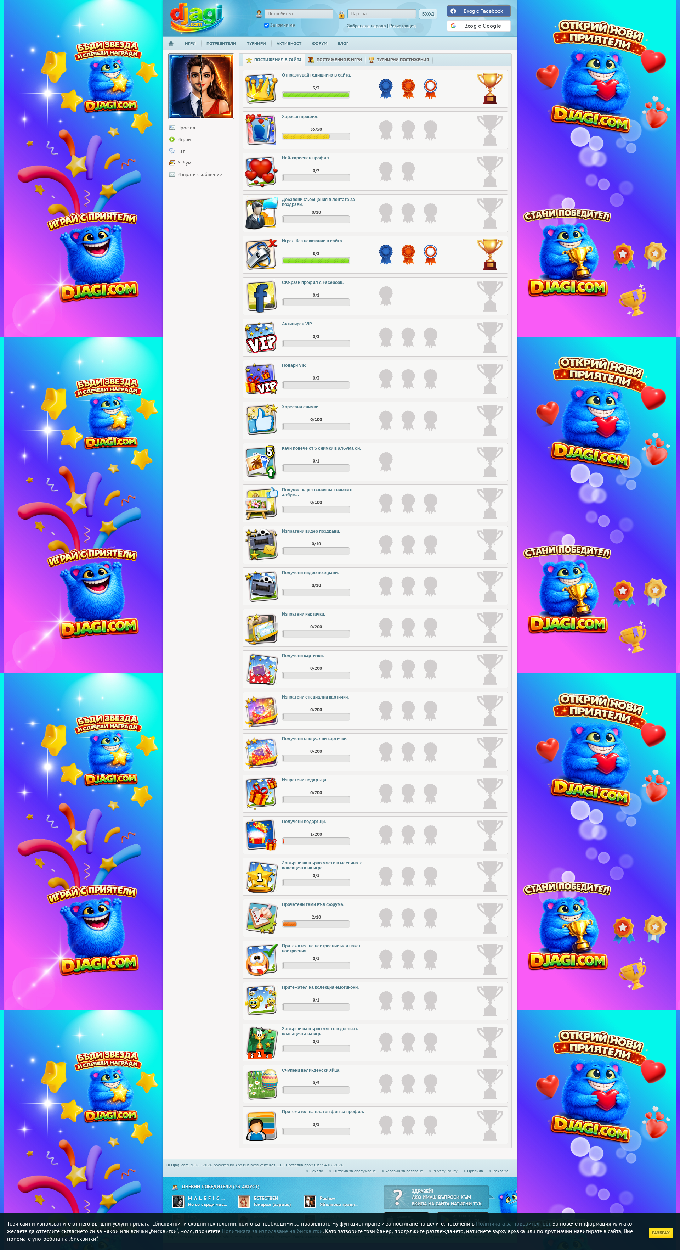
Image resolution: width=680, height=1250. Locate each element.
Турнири (256, 43)
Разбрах (661, 1233)
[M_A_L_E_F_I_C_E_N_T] (178, 1201)
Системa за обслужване (354, 1170)
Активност (289, 43)
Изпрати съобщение (199, 174)
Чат (181, 151)
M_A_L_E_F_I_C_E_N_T (206, 1198)
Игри (190, 43)
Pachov (327, 1198)
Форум (319, 43)
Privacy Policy (445, 1170)
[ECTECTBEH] (244, 1201)
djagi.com (197, 17)
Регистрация (402, 25)
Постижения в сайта (278, 60)
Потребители (221, 43)
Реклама (501, 1170)
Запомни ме (282, 25)
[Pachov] (310, 1201)
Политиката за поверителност (513, 1223)
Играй (184, 139)
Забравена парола (366, 25)
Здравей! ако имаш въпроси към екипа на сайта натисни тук (447, 1197)
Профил (186, 127)
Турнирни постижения (403, 60)
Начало (316, 1170)
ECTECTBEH (266, 1198)
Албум (184, 162)
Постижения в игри (339, 60)
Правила (475, 1170)
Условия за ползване (404, 1170)
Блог (343, 43)
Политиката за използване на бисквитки (272, 1230)
